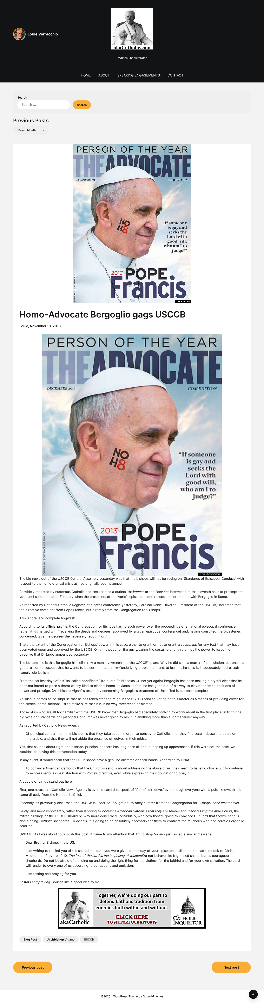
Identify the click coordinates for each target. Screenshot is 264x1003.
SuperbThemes (153, 996)
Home (86, 75)
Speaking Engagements (138, 75)
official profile (56, 626)
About (104, 75)
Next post (231, 967)
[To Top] (253, 994)
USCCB (89, 939)
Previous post (33, 967)
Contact (175, 75)
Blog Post (30, 939)
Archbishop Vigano (61, 939)
